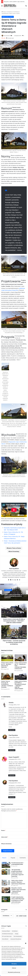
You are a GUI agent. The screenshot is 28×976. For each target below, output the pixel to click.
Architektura (10, 11)
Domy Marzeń (5, 939)
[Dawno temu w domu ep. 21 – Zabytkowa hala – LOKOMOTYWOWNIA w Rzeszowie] (21, 657)
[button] (25, 943)
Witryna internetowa (6, 843)
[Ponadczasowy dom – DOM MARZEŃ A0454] (6, 865)
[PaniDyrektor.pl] (10, 5)
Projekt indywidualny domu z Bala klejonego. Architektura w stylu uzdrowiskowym (18, 899)
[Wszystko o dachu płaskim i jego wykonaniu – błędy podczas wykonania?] (6, 890)
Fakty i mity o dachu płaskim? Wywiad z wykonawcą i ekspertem (18, 882)
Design (16, 933)
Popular (13, 857)
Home (4, 11)
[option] (14, 592)
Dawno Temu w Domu (14, 548)
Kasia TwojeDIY (14, 757)
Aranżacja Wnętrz (6, 931)
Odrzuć (14, 968)
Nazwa (3, 830)
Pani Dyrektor (7, 35)
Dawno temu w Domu (14, 13)
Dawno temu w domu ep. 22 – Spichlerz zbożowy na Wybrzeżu (7, 665)
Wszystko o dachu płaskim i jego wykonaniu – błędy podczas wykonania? (18, 890)
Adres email (4, 837)
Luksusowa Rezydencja (15, 939)
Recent (4, 857)
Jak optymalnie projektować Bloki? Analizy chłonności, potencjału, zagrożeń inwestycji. (17, 873)
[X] (13, 580)
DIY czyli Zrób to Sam (7, 936)
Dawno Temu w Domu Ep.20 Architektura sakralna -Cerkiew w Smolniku (7, 684)
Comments (23, 857)
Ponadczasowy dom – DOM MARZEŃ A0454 (17, 863)
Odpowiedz (12, 730)
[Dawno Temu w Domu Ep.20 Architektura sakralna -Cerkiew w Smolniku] (7, 676)
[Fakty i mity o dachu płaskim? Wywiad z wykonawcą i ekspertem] (6, 883)
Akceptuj (14, 963)
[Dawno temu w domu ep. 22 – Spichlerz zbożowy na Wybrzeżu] (7, 657)
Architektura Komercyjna (7, 933)
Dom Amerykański (18, 936)
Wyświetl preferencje (14, 972)
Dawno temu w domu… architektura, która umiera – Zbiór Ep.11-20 (13, 596)
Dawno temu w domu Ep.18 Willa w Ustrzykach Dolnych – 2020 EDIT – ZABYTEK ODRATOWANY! (21, 685)
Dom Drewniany (14, 551)
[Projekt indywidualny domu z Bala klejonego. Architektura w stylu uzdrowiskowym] (6, 899)
